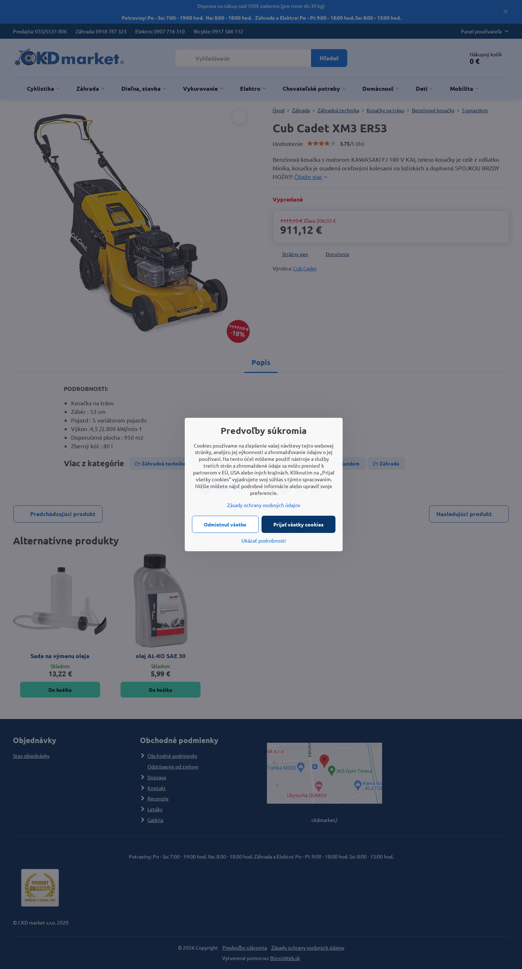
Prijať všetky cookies (298, 524)
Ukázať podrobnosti (263, 540)
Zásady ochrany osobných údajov (263, 505)
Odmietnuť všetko (225, 524)
